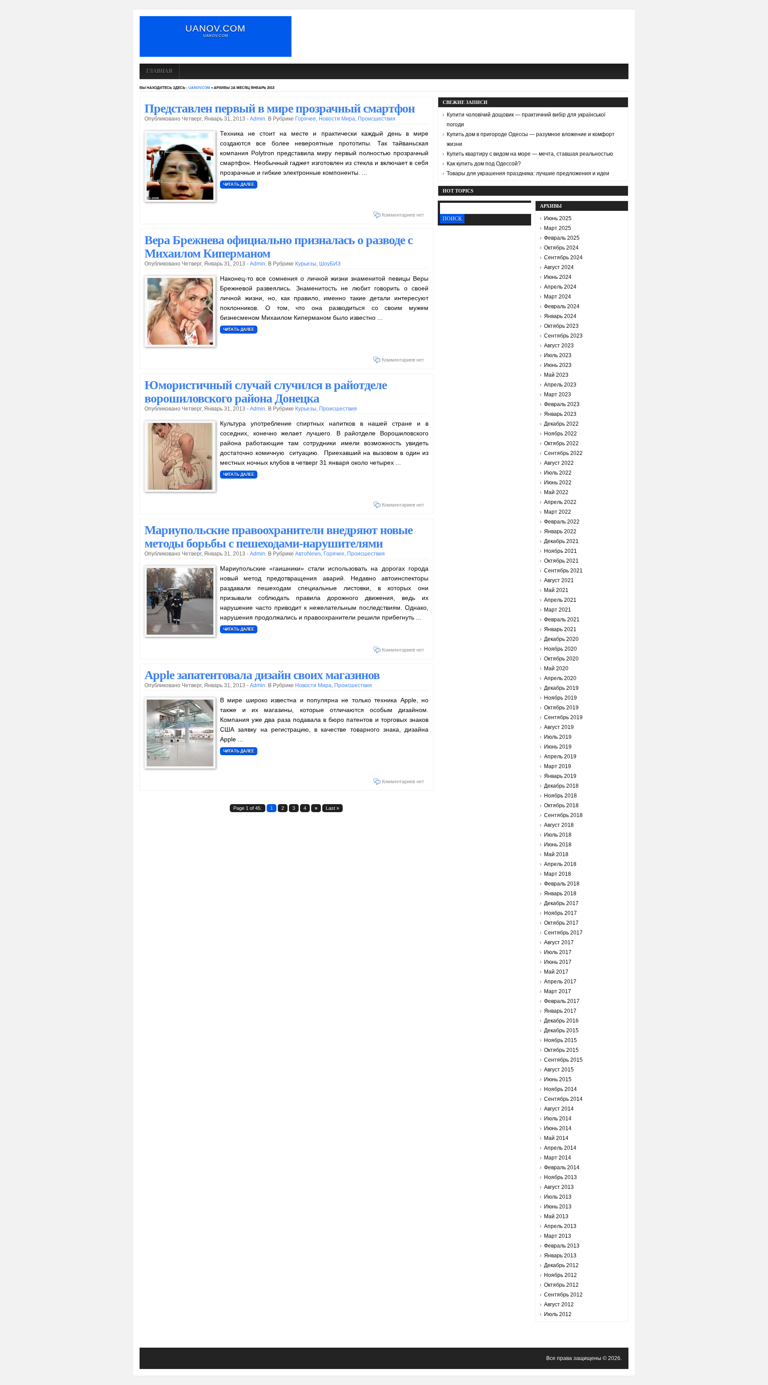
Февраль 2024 (562, 306)
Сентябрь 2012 (563, 1295)
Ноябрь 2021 (560, 551)
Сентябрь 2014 (563, 1099)
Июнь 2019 (558, 747)
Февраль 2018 (562, 884)
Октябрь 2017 (561, 923)
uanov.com (215, 28)
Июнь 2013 (558, 1207)
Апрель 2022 (560, 502)
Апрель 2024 (560, 287)
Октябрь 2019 (561, 708)
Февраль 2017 (562, 1001)
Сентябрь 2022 (563, 453)
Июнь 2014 (558, 1128)
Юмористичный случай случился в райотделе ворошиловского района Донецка (265, 391)
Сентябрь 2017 (563, 933)
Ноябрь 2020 (560, 649)
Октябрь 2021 (561, 561)
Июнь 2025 (558, 218)
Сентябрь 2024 (563, 257)
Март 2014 (557, 1158)
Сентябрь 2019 (563, 717)
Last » (332, 808)
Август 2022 (559, 463)
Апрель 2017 (560, 981)
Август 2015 (559, 1070)
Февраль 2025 (562, 238)
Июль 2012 (558, 1314)
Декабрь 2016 (561, 1021)
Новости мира (337, 119)
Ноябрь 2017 (560, 913)
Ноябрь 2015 (560, 1040)
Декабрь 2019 (561, 688)
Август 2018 (559, 825)
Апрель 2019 (560, 756)
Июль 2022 (558, 473)
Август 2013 (559, 1187)
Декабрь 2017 (561, 903)
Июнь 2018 (558, 844)
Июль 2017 (558, 952)
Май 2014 (556, 1138)
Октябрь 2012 (561, 1285)
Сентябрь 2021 (563, 571)
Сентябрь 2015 (563, 1060)
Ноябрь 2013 (560, 1177)
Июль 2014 (558, 1118)
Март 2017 (557, 991)
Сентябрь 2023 (563, 336)
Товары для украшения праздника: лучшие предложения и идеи (528, 173)
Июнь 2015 (558, 1079)
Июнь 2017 (558, 962)
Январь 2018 (560, 893)
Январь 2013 (560, 1255)
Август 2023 (559, 345)
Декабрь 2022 (561, 424)
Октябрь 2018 (561, 805)
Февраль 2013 (562, 1246)
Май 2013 (556, 1216)
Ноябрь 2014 (560, 1089)
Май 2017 (556, 972)
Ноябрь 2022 (560, 434)
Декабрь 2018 (561, 786)
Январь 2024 (560, 316)
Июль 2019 (558, 737)
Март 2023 (557, 394)
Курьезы (305, 264)
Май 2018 (556, 854)
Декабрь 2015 (561, 1030)
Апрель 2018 (560, 864)
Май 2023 (556, 375)
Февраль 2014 (562, 1167)
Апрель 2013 (560, 1226)
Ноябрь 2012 (560, 1275)
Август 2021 (559, 580)
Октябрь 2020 (561, 659)
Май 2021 (556, 590)
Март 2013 (557, 1236)
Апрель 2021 (560, 600)
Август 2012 (559, 1304)
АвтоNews (308, 554)
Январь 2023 (560, 414)
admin (257, 119)
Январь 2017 (560, 1011)
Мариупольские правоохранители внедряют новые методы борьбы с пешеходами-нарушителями (278, 536)
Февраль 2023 (562, 404)
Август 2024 (559, 267)
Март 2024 (557, 297)
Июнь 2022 (558, 482)
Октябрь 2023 (561, 326)
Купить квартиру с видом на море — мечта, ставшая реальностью (530, 154)
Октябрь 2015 (561, 1050)
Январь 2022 (560, 531)
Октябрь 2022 (561, 443)
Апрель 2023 (560, 385)
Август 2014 (559, 1109)
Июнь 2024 (558, 277)
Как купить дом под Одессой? (484, 164)
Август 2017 (559, 942)
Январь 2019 (560, 776)
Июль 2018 (558, 835)
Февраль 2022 (562, 522)
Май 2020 (556, 668)
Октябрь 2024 (561, 248)
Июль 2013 (558, 1197)
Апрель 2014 (560, 1148)
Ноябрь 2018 (560, 796)
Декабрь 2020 (561, 639)
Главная (159, 71)
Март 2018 (557, 874)
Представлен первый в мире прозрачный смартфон (279, 108)
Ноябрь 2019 (560, 698)
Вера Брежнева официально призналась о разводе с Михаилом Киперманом (278, 246)
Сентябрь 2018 (563, 815)
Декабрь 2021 (561, 541)
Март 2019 (557, 766)
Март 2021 (557, 610)
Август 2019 (559, 727)
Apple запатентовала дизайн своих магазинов (262, 675)
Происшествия (377, 119)
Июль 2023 (558, 355)
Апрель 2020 (560, 678)
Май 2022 (556, 492)
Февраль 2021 (562, 619)
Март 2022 (557, 512)
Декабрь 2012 (561, 1265)
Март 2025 (557, 228)
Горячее (305, 119)
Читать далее (238, 184)
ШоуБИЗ (329, 264)
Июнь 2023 (558, 365)
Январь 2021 (560, 629)
